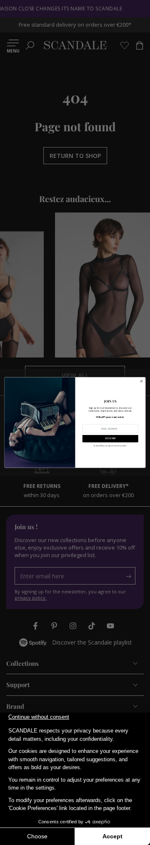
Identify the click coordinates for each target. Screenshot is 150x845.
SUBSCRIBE (110, 438)
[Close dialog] (141, 381)
